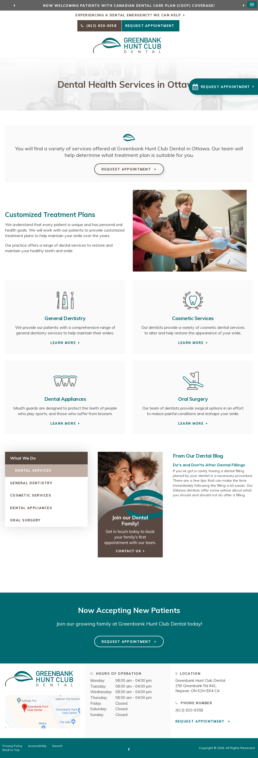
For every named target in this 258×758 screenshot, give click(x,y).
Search (57, 746)
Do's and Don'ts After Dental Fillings (209, 464)
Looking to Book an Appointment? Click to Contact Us (129, 6)
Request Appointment (150, 26)
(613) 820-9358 (189, 710)
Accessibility (37, 746)
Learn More (63, 343)
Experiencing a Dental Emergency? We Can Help (128, 15)
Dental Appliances (65, 399)
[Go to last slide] (14, 5)
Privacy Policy (12, 746)
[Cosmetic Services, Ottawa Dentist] (193, 311)
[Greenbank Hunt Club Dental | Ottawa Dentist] (39, 688)
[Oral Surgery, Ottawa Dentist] (193, 392)
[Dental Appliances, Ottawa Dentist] (65, 392)
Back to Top (11, 750)
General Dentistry (65, 318)
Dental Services (33, 470)
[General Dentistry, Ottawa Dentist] (65, 311)
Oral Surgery (193, 399)
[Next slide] (243, 5)
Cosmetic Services (193, 318)
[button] (223, 86)
